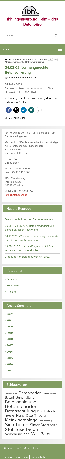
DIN (40, 411)
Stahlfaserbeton (21, 429)
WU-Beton (41, 433)
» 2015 (9, 358)
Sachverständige (46, 421)
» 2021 (9, 320)
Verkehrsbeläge (17, 434)
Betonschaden (21, 406)
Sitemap (8, 457)
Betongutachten (49, 394)
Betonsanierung (17, 117)
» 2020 (9, 326)
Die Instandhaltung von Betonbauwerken (29, 219)
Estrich (49, 411)
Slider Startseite (44, 424)
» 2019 (9, 332)
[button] (9, 110)
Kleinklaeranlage (21, 419)
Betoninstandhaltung (19, 397)
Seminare (20, 59)
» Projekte (10, 291)
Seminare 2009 (37, 59)
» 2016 (9, 351)
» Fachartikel (12, 285)
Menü (7, 49)
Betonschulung (20, 411)
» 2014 (9, 364)
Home (8, 59)
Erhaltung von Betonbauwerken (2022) (27, 256)
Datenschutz (38, 457)
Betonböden (30, 392)
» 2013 (9, 370)
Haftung (10, 415)
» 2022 (9, 314)
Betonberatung (11, 394)
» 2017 (9, 345)
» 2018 (9, 339)
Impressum (22, 457)
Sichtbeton (16, 424)
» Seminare (11, 279)
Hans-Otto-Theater (31, 415)
